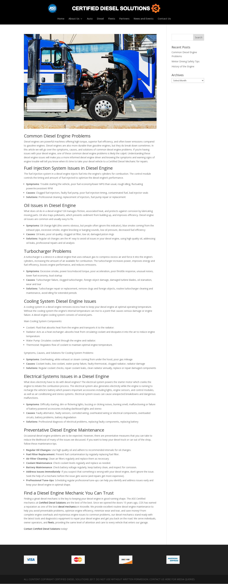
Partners (124, 18)
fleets (51, 522)
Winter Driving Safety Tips (185, 61)
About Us (74, 18)
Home (60, 18)
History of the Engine (183, 66)
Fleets (111, 18)
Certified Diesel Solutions (52, 502)
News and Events (143, 18)
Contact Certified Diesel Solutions (42, 528)
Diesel (100, 18)
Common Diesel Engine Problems (57, 136)
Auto (90, 18)
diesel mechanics (67, 506)
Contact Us (164, 18)
